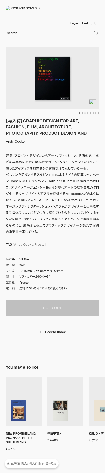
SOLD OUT (52, 308)
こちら (43, 288)
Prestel (40, 244)
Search (12, 33)
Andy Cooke (23, 244)
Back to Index (55, 332)
